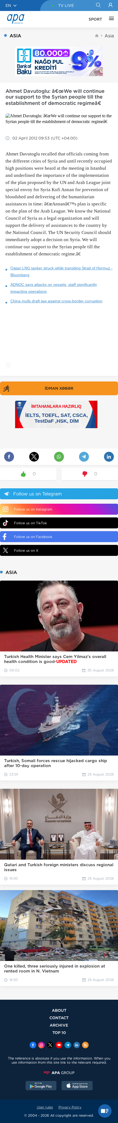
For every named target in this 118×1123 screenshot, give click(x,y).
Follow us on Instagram (33, 509)
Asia (109, 35)
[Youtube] (59, 1045)
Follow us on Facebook (33, 537)
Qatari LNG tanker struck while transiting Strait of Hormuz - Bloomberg (61, 271)
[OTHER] (110, 19)
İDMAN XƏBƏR (59, 388)
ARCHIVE (59, 1025)
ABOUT (59, 1010)
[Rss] (85, 1045)
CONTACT (59, 1017)
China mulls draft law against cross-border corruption (56, 301)
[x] (50, 1045)
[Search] (98, 5)
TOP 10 (59, 1032)
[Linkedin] (76, 1045)
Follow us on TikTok (30, 523)
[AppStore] (77, 1086)
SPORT (95, 19)
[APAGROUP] (59, 1072)
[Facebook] (33, 1045)
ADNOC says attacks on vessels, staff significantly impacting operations (53, 288)
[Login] (110, 5)
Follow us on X (26, 550)
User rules (45, 1107)
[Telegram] (67, 1045)
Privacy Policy (70, 1107)
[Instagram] (41, 1045)
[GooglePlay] (41, 1086)
